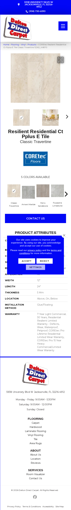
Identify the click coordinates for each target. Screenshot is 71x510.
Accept (27, 261)
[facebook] (35, 497)
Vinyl (23, 44)
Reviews (35, 462)
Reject (44, 261)
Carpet (35, 422)
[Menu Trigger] (63, 25)
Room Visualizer (35, 474)
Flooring (15, 44)
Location (36, 458)
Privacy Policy (14, 506)
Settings (35, 267)
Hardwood (36, 427)
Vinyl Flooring (35, 435)
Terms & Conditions (31, 506)
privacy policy (35, 250)
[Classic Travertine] (14, 191)
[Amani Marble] (28, 192)
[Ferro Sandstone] (43, 191)
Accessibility (48, 506)
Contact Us (35, 218)
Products (32, 44)
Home (6, 44)
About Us (35, 454)
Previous (5, 116)
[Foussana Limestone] (57, 191)
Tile (35, 439)
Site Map (59, 506)
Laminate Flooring (35, 431)
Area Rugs (36, 443)
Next (66, 116)
